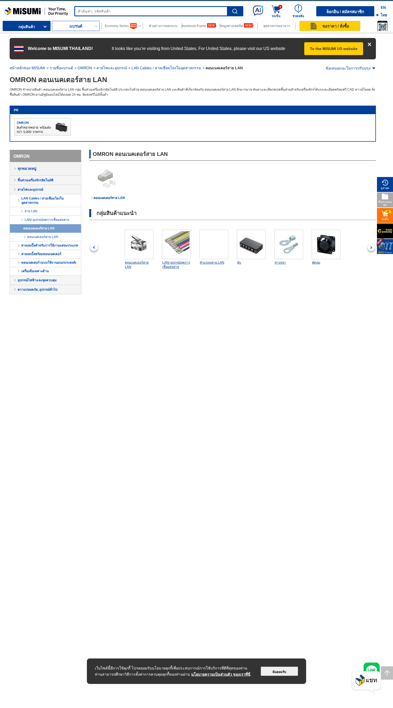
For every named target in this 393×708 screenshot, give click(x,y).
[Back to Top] (387, 673)
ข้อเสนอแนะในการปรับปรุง (348, 68)
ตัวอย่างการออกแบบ (163, 26)
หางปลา (280, 262)
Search (234, 11)
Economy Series (117, 26)
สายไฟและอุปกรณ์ (112, 68)
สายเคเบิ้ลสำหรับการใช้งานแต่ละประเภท (49, 245)
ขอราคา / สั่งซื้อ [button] (335, 26)
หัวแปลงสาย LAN (212, 262)
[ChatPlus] (366, 682)
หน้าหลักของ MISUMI (27, 68)
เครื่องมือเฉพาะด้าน (35, 271)
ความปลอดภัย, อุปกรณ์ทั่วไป (37, 289)
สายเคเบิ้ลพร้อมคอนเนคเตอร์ (41, 254)
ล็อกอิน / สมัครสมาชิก (345, 11)
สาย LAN (31, 211)
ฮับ (239, 262)
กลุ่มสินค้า (26, 27)
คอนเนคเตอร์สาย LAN (39, 228)
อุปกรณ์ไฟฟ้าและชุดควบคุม (37, 280)
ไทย (384, 15)
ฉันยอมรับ (279, 672)
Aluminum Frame (194, 26)
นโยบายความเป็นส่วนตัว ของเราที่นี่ (221, 674)
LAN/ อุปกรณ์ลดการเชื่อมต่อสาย (47, 220)
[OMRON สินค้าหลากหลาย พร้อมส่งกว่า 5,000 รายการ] (42, 134)
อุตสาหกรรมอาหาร (276, 26)
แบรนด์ (76, 26)
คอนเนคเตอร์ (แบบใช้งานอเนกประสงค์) (48, 262)
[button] (382, 26)
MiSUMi (9, 9)
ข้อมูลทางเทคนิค (231, 26)
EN (383, 7)
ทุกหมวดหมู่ (27, 168)
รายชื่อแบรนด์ (61, 68)
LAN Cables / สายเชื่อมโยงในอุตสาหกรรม (166, 68)
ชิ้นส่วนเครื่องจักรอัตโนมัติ (35, 180)
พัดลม (316, 262)
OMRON (85, 68)
